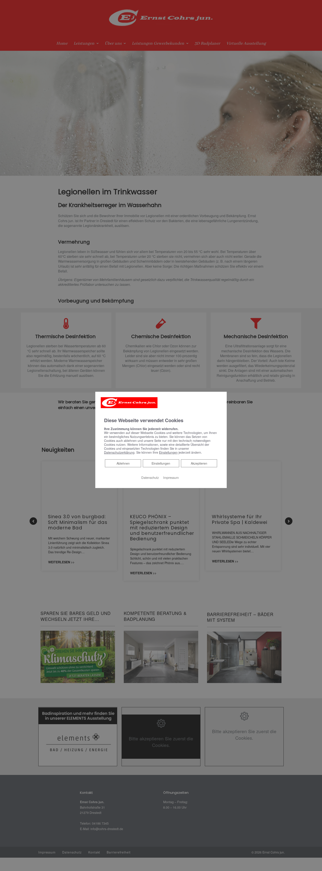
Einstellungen (161, 463)
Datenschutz (150, 477)
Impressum (171, 477)
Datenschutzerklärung (119, 452)
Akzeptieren (199, 463)
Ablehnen (123, 463)
